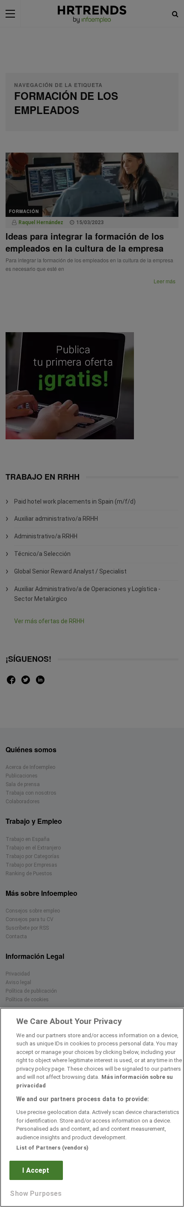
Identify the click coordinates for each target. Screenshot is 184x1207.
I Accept (35, 1170)
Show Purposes (36, 1193)
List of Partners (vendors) (52, 1147)
